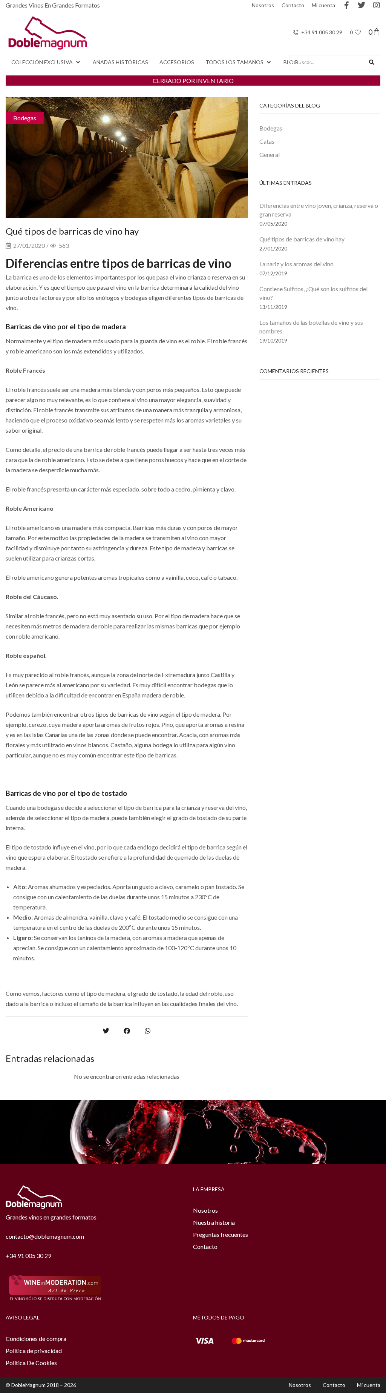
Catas (266, 141)
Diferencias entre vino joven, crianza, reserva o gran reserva (318, 210)
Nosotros (263, 5)
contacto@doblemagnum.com (45, 1236)
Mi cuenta (323, 5)
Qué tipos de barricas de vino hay (302, 239)
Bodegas (24, 117)
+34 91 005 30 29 (28, 1255)
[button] (46, 62)
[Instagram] (376, 5)
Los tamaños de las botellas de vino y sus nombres (311, 327)
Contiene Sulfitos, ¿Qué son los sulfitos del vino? (313, 293)
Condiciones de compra (36, 1338)
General (269, 154)
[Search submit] (371, 62)
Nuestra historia (214, 1222)
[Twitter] (361, 5)
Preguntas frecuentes (220, 1234)
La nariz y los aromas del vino (296, 263)
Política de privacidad (34, 1350)
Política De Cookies (31, 1362)
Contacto (293, 5)
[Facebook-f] (346, 5)
